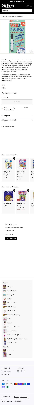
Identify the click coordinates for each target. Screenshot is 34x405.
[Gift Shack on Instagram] (18, 371)
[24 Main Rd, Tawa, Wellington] (17, 247)
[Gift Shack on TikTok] (24, 371)
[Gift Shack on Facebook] (21, 371)
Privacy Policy (26, 399)
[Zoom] (31, 51)
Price (3, 85)
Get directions (11, 238)
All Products (14, 187)
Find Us (18, 399)
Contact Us (23, 397)
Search (16, 397)
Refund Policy (18, 401)
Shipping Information (10, 120)
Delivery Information (8, 399)
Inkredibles (14, 155)
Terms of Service (7, 401)
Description (6, 116)
